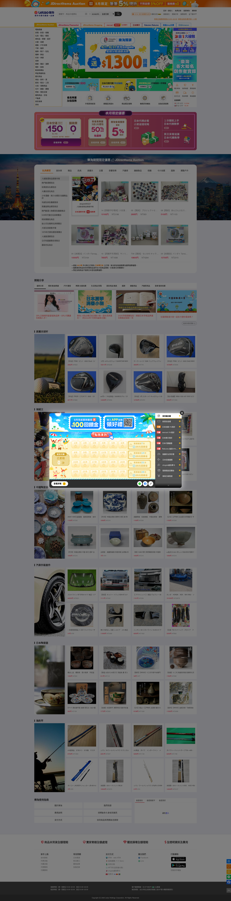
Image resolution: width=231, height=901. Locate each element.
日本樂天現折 (164, 438)
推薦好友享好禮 (168, 454)
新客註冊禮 (166, 421)
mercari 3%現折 (165, 432)
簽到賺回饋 (166, 416)
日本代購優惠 (164, 443)
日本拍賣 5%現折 (166, 427)
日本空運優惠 (167, 459)
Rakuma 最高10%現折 (168, 448)
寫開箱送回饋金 (168, 470)
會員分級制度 (167, 476)
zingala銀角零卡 (168, 465)
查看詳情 (57, 483)
